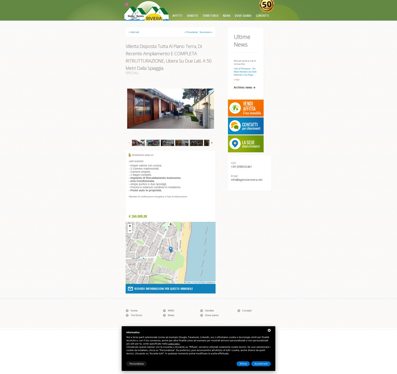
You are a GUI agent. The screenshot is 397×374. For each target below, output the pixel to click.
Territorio (211, 15)
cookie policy (174, 344)
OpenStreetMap (200, 282)
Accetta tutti (261, 363)
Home (134, 310)
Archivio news (243, 87)
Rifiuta (243, 363)
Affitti (177, 15)
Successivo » (206, 32)
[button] (171, 249)
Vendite (192, 15)
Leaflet (188, 282)
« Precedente (191, 32)
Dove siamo (243, 15)
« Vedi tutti (134, 32)
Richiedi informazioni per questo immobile (163, 289)
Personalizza (136, 363)
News (226, 15)
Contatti (247, 310)
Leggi (236, 79)
